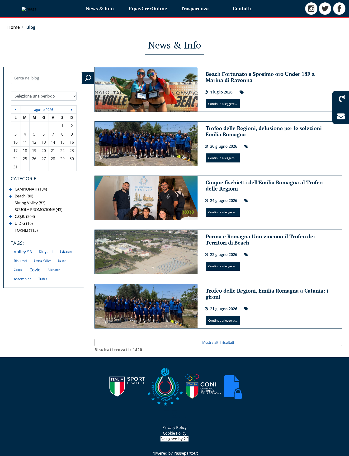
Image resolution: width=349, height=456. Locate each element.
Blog (30, 27)
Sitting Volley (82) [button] (30, 203)
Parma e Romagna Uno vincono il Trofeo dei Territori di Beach (260, 239)
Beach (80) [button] (24, 196)
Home (13, 27)
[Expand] (11, 189)
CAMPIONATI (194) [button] (31, 189)
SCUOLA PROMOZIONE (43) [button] (38, 209)
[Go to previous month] (15, 109)
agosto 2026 (43, 109)
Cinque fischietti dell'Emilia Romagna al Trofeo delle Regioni (264, 185)
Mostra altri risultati (218, 342)
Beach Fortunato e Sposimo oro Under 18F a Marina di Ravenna (260, 76)
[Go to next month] (71, 109)
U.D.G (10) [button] (24, 223)
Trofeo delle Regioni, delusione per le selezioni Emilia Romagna (264, 131)
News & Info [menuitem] (100, 8)
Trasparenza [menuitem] (195, 8)
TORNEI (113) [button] (26, 230)
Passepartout (186, 453)
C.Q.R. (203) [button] (25, 216)
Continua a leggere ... (222, 104)
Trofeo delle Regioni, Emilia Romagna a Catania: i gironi (267, 293)
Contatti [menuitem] (242, 8)
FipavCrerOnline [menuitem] (148, 8)
